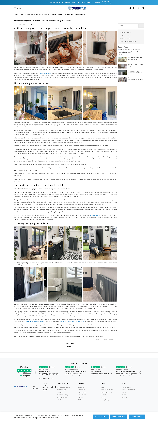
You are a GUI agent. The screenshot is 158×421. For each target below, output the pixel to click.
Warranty (103, 395)
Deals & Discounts (125, 38)
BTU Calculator (126, 387)
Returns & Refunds (106, 392)
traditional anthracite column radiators (72, 321)
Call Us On (45, 385)
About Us (81, 387)
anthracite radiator (60, 168)
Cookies (103, 397)
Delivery (80, 397)
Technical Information (128, 389)
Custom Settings (118, 416)
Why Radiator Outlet (63, 387)
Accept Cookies (100, 416)
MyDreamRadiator (62, 397)
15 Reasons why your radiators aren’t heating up (135, 71)
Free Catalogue (61, 389)
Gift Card (60, 400)
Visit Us (59, 392)
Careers (124, 392)
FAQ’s (102, 387)
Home (17, 15)
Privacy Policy (105, 400)
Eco (123, 400)
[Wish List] (138, 8)
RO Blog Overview (27, 15)
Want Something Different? (128, 41)
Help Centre (82, 392)
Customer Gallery (62, 395)
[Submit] (141, 25)
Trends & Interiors (125, 35)
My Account (82, 395)
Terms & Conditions (107, 389)
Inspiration (125, 395)
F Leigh (32, 24)
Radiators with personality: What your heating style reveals (135, 51)
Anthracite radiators (96, 215)
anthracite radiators (45, 73)
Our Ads (124, 397)
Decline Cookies (136, 416)
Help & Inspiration (110, 340)
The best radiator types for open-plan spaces (135, 58)
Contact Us (81, 389)
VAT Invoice (81, 400)
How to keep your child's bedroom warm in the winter (135, 78)
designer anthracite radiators (35, 321)
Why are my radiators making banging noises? (135, 65)
